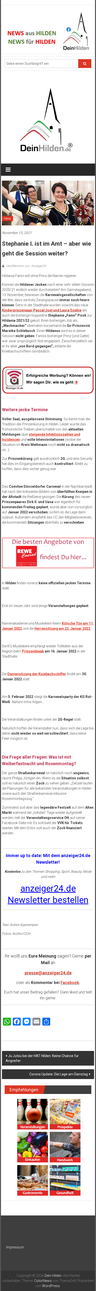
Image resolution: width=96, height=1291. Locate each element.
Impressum (15, 1247)
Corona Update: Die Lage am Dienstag (58, 1074)
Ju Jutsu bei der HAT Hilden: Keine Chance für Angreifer (42, 1058)
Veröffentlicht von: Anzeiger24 (25, 266)
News (7, 218)
